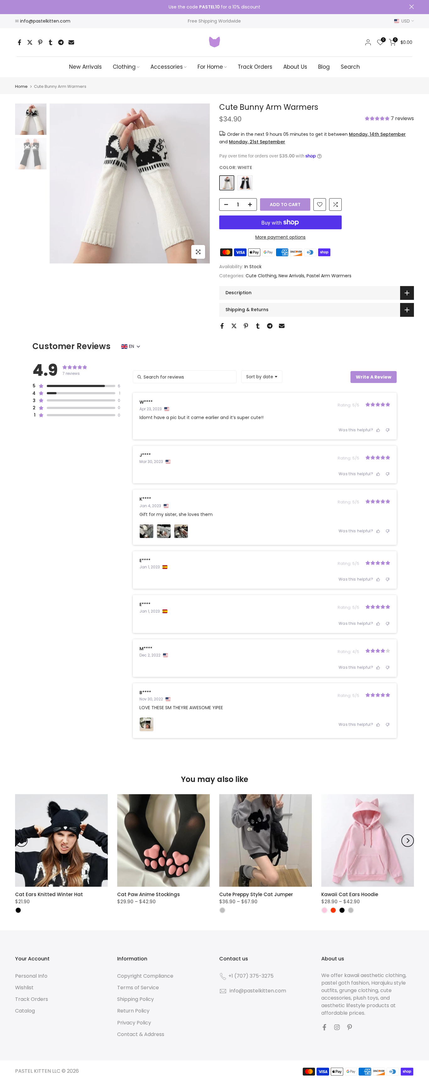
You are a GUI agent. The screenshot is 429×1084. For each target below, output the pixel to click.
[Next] (407, 840)
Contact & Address (140, 1034)
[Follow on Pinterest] (349, 1027)
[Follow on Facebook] (324, 1027)
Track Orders (255, 67)
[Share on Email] (71, 42)
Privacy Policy (134, 1022)
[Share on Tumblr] (50, 42)
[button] (389, 119)
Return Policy (133, 1010)
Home (21, 86)
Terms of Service (138, 987)
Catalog (25, 1010)
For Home (210, 67)
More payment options (280, 237)
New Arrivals (85, 67)
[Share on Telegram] (61, 42)
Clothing (124, 67)
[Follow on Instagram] (337, 1027)
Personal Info (31, 976)
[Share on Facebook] (19, 42)
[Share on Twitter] (30, 42)
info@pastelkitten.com (45, 21)
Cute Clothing (261, 276)
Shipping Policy (135, 999)
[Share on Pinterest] (40, 42)
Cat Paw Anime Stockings (148, 894)
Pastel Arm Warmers (329, 276)
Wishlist (24, 987)
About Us (295, 67)
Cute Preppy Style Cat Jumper (256, 894)
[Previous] (21, 840)
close (17, 6)
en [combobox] (131, 346)
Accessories (166, 67)
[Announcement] (214, 7)
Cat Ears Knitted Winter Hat (49, 894)
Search (350, 67)
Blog (324, 67)
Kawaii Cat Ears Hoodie (349, 894)
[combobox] (261, 376)
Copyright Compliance (145, 976)
